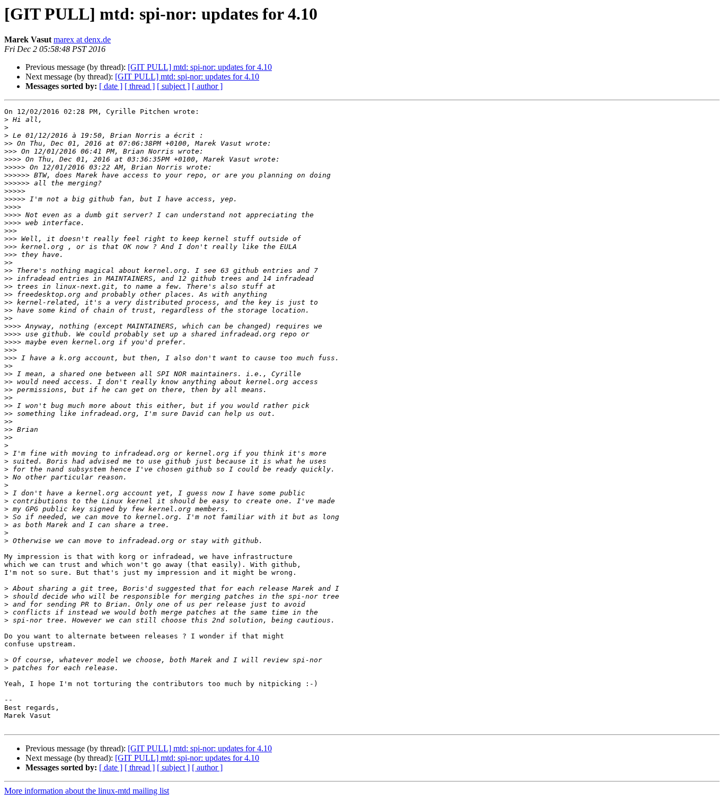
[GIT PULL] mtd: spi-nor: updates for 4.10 (200, 67)
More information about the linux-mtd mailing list (86, 790)
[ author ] (207, 86)
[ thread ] (140, 86)
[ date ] (110, 86)
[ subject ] (173, 86)
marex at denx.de (82, 39)
